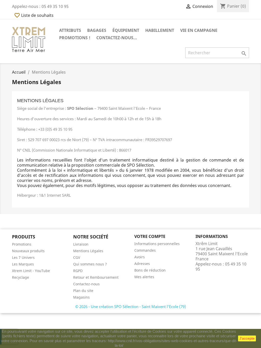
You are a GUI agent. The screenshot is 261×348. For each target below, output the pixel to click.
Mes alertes (144, 276)
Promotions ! (74, 38)
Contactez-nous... (116, 38)
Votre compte (149, 236)
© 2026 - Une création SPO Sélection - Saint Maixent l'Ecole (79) (130, 306)
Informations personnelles (157, 243)
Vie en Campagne (198, 30)
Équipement (125, 30)
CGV (76, 257)
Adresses (142, 263)
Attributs (70, 30)
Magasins (81, 297)
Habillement (159, 30)
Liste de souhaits (34, 15)
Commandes (145, 250)
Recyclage (20, 277)
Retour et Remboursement (96, 277)
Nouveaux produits (28, 250)
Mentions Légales (88, 250)
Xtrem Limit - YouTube (31, 270)
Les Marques (23, 264)
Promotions (21, 244)
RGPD (78, 270)
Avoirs (139, 257)
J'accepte (247, 338)
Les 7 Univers (23, 257)
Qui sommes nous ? (90, 264)
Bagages (96, 30)
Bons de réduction (150, 270)
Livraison (80, 244)
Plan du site (83, 290)
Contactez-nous (86, 284)
